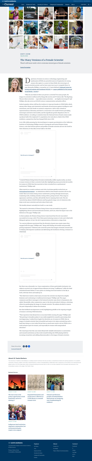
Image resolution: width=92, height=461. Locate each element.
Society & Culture (43, 4)
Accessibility (11, 452)
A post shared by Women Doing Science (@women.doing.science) (37, 176)
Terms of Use (16, 450)
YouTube (74, 452)
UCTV (73, 454)
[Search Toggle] (89, 4)
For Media (55, 448)
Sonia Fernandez (25, 67)
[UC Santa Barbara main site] (9, 1)
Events (67, 4)
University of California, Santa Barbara (81, 1)
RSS (73, 456)
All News (36, 446)
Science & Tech (30, 4)
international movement (26, 191)
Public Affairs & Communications (60, 451)
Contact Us (55, 446)
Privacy (10, 450)
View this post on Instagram (26, 155)
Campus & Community (56, 4)
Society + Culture (25, 54)
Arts (22, 4)
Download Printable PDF (16, 349)
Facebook (74, 446)
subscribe (83, 4)
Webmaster (18, 452)
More (73, 4)
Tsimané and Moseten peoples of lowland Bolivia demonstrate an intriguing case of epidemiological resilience (55, 398)
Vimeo (73, 450)
